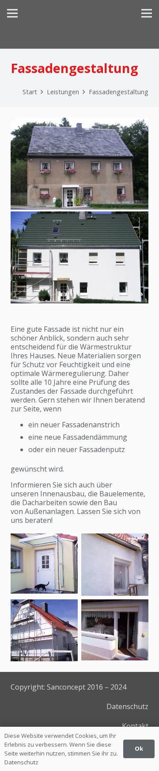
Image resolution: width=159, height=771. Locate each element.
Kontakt (135, 726)
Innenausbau (62, 494)
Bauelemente (121, 494)
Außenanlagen (49, 511)
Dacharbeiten (44, 502)
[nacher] (79, 257)
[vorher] (79, 164)
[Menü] (12, 13)
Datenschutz (127, 706)
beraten (38, 520)
